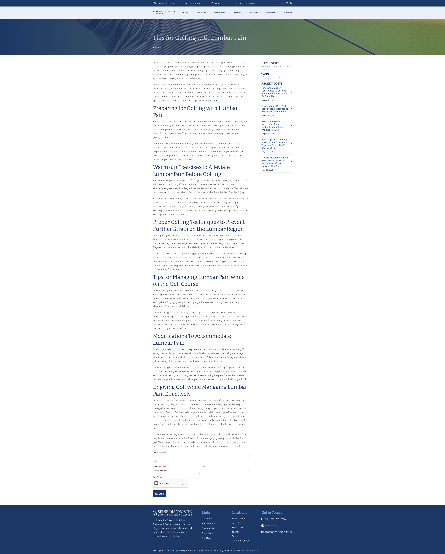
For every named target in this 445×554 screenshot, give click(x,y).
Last (203, 461)
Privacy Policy (253, 550)
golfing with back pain (269, 77)
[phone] (291, 3)
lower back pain (277, 79)
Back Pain (266, 66)
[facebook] (283, 3)
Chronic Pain (278, 66)
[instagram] (287, 3)
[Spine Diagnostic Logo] (164, 11)
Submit (159, 493)
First (155, 461)
